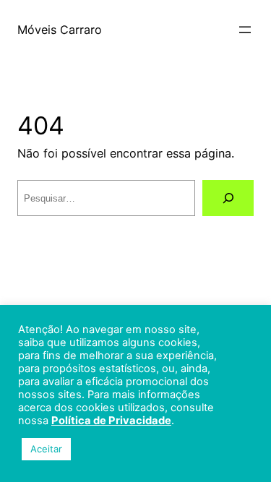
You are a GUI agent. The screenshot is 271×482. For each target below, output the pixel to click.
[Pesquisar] (228, 198)
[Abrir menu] (245, 29)
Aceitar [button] (46, 449)
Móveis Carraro (59, 29)
